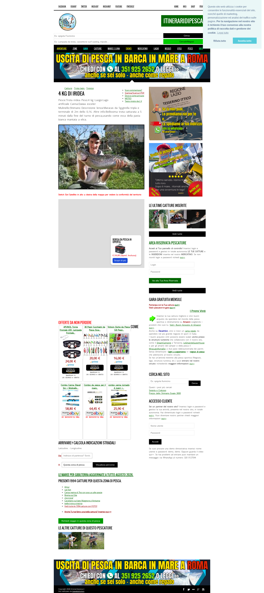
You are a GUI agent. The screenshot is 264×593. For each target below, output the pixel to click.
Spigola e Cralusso (157, 390)
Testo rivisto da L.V (133, 101)
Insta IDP (95, 6)
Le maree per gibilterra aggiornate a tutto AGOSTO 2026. (95, 474)
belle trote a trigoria (73, 503)
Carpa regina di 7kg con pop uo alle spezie (83, 492)
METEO (128, 98)
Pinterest (130, 6)
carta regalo (190, 331)
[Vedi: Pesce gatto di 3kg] (69, 540)
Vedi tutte (177, 233)
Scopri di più (120, 260)
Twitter (84, 6)
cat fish (67, 489)
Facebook (62, 6)
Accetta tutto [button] (244, 40)
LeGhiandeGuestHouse (193, 342)
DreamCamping (164, 342)
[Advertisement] (101, 293)
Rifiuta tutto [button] (219, 40)
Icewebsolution (78, 591)
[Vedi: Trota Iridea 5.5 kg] (92, 540)
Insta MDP (107, 6)
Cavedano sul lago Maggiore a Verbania (82, 500)
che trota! (68, 498)
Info (184, 6)
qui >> (172, 307)
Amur (67, 487)
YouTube (118, 6)
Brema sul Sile (70, 495)
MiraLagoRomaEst (157, 348)
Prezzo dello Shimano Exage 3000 (165, 393)
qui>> (182, 257)
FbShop (73, 6)
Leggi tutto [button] (223, 32)
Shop (193, 6)
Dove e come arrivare (134, 95)
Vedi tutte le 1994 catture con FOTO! (80, 506)
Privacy (203, 6)
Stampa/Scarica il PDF (134, 93)
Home (176, 6)
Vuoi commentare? (133, 90)
